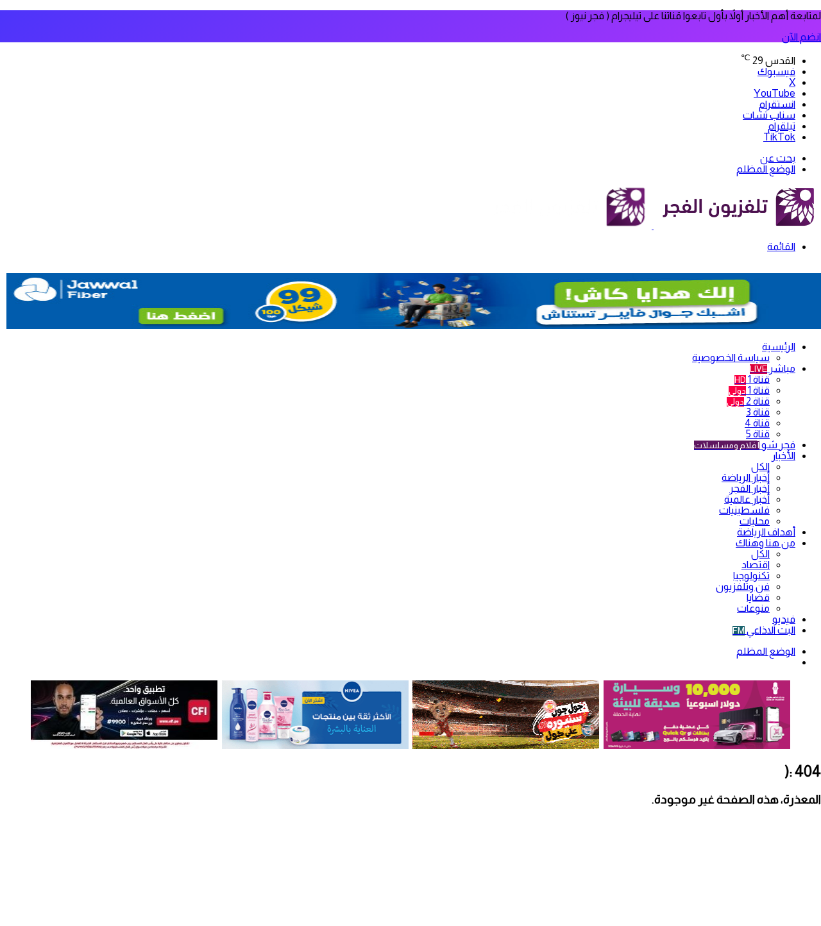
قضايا (758, 597)
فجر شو (744, 444)
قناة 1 (752, 379)
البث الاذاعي (763, 630)
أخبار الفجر (749, 488)
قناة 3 (758, 412)
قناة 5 (758, 433)
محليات (755, 521)
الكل (760, 466)
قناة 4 (757, 422)
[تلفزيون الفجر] (652, 225)
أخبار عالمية (747, 499)
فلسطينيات (744, 510)
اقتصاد (755, 564)
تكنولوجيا (751, 575)
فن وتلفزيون (743, 586)
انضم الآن (801, 36)
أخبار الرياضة (746, 477)
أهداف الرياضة (766, 531)
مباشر (772, 368)
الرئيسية (778, 346)
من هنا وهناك (765, 542)
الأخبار (783, 455)
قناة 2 (748, 401)
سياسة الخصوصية (731, 357)
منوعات (753, 608)
